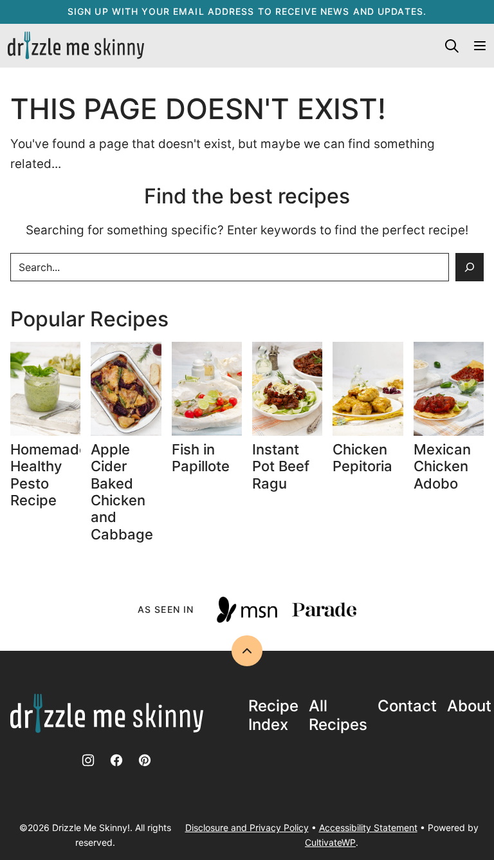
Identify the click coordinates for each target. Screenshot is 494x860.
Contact (407, 706)
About (469, 706)
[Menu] (480, 46)
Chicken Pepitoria (362, 457)
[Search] (451, 46)
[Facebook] (116, 760)
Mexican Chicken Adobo (442, 466)
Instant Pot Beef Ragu (280, 466)
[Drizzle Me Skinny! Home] (76, 46)
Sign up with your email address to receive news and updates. (247, 11)
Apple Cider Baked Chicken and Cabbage (122, 492)
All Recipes (338, 715)
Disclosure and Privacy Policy (247, 827)
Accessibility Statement (368, 827)
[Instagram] (88, 760)
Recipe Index (273, 715)
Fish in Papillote (202, 457)
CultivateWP (330, 842)
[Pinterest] (145, 760)
